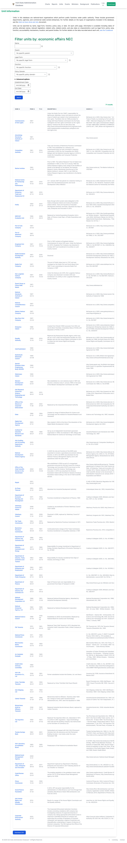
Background (84, 4)
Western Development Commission (19, 382)
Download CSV (19, 832)
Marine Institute (20, 168)
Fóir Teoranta (19, 627)
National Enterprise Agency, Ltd (19, 608)
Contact (122, 840)
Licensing (115, 840)
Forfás (17, 204)
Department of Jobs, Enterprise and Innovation (20, 765)
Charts (47, 4)
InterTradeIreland (20, 349)
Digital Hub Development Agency (19, 423)
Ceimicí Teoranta (20, 698)
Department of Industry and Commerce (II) (19, 538)
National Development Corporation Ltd (20, 599)
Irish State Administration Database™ (18, 840)
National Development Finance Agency (20, 454)
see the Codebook (106, 30)
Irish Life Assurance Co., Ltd (19, 674)
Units (61, 4)
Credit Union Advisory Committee (19, 665)
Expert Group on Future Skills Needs (20, 285)
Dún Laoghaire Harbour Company (19, 275)
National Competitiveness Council (20, 304)
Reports (54, 4)
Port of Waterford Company (18, 234)
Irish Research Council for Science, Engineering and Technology (20, 393)
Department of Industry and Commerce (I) (19, 590)
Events (67, 4)
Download (111, 4)
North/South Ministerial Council (18, 356)
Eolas (16, 414)
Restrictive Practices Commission (18, 529)
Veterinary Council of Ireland (18, 507)
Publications (95, 4)
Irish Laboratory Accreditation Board (20, 745)
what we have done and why (28, 22)
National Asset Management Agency (19, 757)
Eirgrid (17, 482)
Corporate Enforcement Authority (19, 817)
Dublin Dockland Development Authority (20, 255)
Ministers (75, 4)
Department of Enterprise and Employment (19, 568)
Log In (103, 4)
